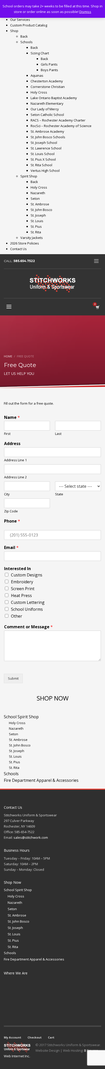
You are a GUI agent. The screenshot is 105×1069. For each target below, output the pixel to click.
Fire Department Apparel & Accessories (34, 959)
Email (11, 547)
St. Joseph (15, 927)
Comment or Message (28, 627)
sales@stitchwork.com (31, 837)
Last (58, 434)
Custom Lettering (28, 602)
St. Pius (13, 940)
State (59, 494)
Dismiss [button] (85, 11)
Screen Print (22, 588)
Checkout (35, 1037)
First (7, 434)
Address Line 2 (15, 477)
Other (16, 616)
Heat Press (21, 595)
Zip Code (11, 511)
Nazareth (15, 902)
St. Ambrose (17, 915)
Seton (12, 909)
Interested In (17, 568)
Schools (10, 953)
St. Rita (13, 946)
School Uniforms (27, 609)
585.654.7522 (24, 261)
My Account (12, 1037)
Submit (13, 678)
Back (24, 36)
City (7, 494)
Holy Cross (16, 896)
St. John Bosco (18, 921)
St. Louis (14, 934)
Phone (12, 521)
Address (12, 443)
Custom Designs (26, 575)
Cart (51, 1037)
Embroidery (22, 582)
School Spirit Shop (18, 890)
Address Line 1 (15, 460)
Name (12, 417)
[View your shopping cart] (97, 307)
